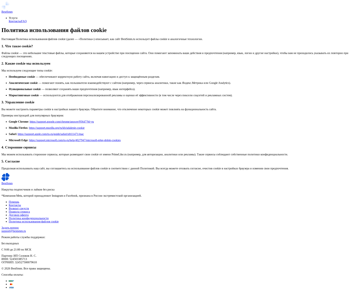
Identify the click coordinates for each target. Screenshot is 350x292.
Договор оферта (19, 214)
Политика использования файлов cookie (34, 221)
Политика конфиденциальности (29, 218)
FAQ (24, 21)
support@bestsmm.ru (13, 231)
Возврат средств (19, 208)
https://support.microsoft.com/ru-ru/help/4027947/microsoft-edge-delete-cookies (75, 140)
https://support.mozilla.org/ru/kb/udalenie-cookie (57, 127)
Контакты (15, 21)
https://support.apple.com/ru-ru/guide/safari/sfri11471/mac (51, 134)
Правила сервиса (19, 211)
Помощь (14, 201)
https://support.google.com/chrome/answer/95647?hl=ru (62, 121)
